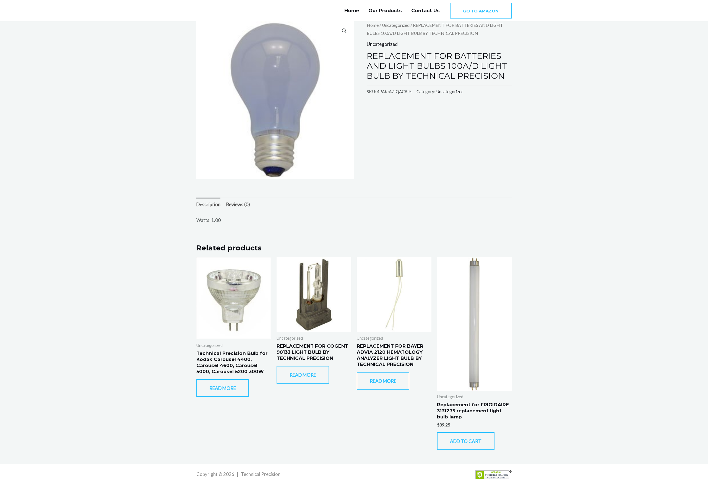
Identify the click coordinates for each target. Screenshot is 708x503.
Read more (222, 388)
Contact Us (425, 10)
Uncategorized (396, 25)
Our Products (385, 10)
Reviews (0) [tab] (238, 204)
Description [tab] (208, 204)
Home (351, 10)
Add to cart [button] (465, 441)
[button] (481, 11)
